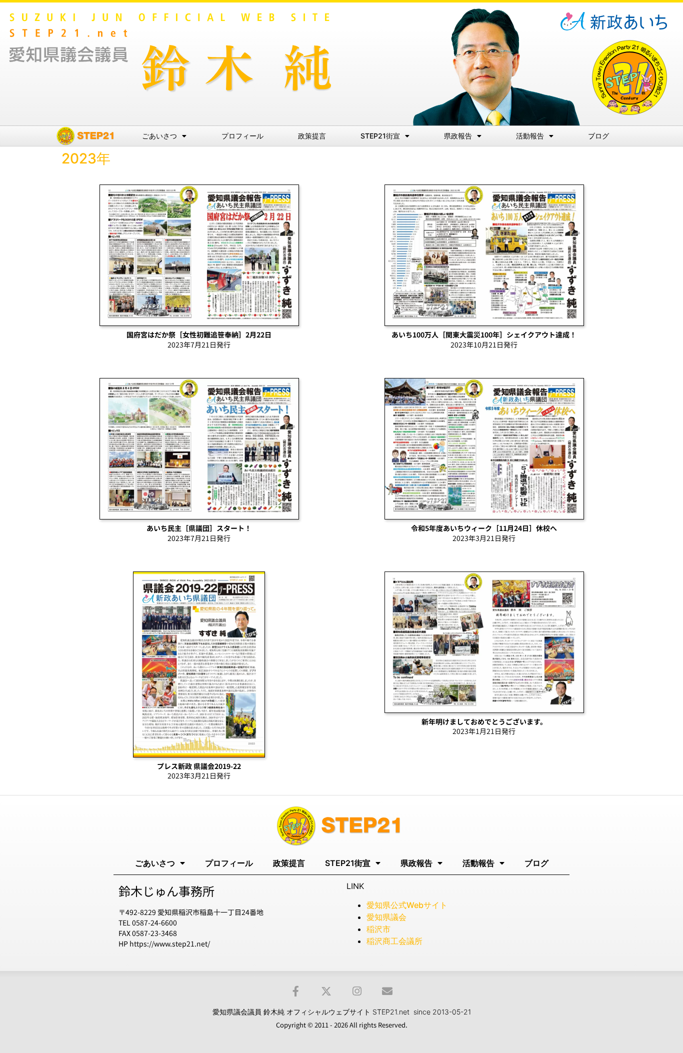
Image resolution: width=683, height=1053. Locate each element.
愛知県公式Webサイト (407, 905)
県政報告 (458, 136)
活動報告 (530, 136)
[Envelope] (387, 991)
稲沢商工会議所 (394, 941)
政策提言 (312, 136)
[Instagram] (357, 991)
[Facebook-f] (295, 991)
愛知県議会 (386, 917)
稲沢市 (378, 929)
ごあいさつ (159, 136)
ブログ (598, 136)
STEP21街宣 (380, 136)
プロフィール (243, 136)
